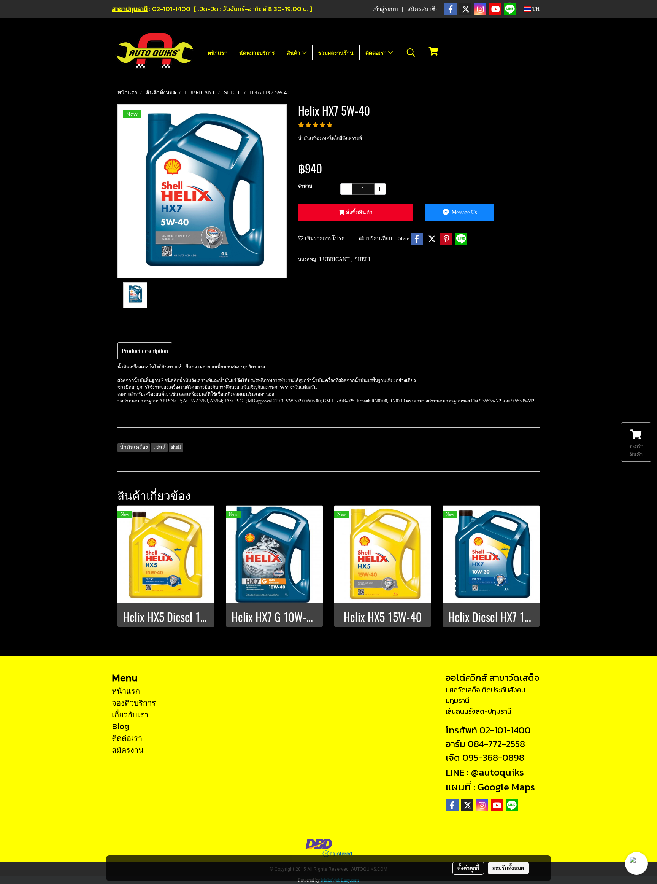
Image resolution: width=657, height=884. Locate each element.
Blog (120, 726)
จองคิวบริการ (134, 702)
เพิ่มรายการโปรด (324, 238)
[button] (411, 52)
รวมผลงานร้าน (336, 52)
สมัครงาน (128, 749)
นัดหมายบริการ (257, 52)
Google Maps (506, 786)
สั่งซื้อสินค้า (358, 212)
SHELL (363, 259)
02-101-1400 (505, 730)
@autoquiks (497, 772)
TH (535, 9)
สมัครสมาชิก (423, 9)
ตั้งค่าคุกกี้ (468, 868)
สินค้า (294, 52)
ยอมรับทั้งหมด (508, 868)
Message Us (463, 212)
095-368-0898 (493, 757)
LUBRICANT (335, 259)
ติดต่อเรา (376, 52)
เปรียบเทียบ (378, 238)
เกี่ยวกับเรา (130, 714)
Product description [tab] (145, 351)
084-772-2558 (496, 743)
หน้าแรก (217, 52)
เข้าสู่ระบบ (385, 9)
